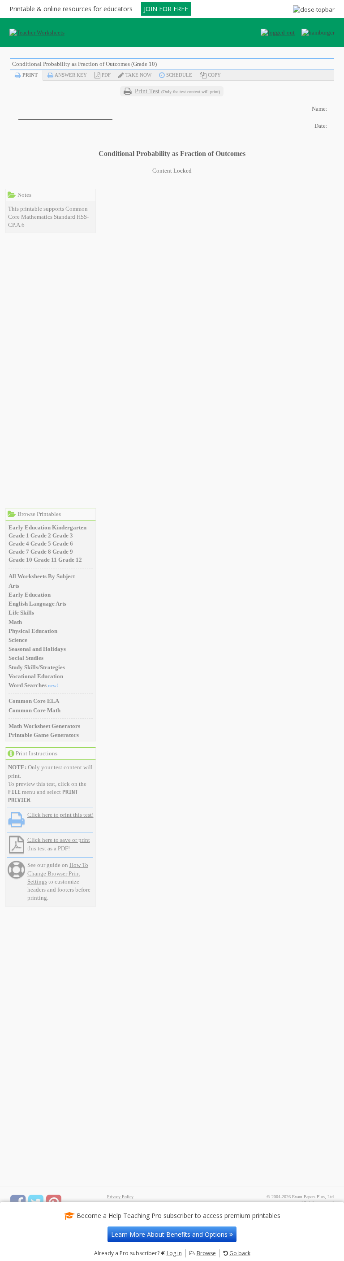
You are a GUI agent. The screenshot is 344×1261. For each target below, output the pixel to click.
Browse (206, 1253)
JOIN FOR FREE (166, 8)
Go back (239, 1253)
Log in (174, 1253)
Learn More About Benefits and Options (170, 1234)
